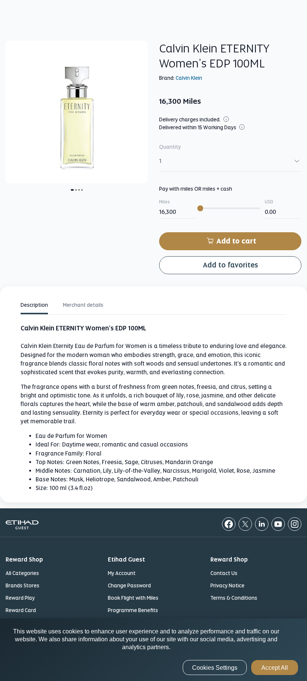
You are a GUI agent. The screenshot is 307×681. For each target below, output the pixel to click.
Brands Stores (22, 585)
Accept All (274, 668)
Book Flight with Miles (133, 597)
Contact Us (223, 573)
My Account (122, 573)
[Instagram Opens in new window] (294, 524)
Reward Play (20, 597)
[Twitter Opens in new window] (245, 524)
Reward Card (21, 610)
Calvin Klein (189, 78)
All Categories (22, 573)
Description (34, 305)
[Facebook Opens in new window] (228, 524)
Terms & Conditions (233, 597)
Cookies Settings (214, 668)
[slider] (200, 208)
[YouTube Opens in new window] (278, 524)
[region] (153, 649)
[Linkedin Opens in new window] (261, 524)
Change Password (129, 585)
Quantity (170, 146)
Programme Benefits (133, 610)
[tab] (34, 306)
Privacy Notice (227, 585)
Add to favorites (230, 265)
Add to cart (236, 241)
